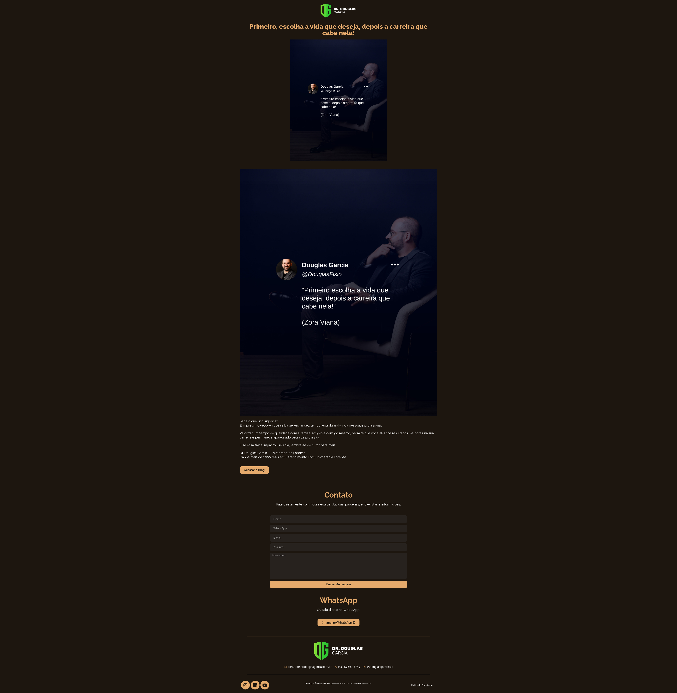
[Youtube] (264, 685)
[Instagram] (245, 685)
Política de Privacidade (421, 685)
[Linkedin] (255, 685)
